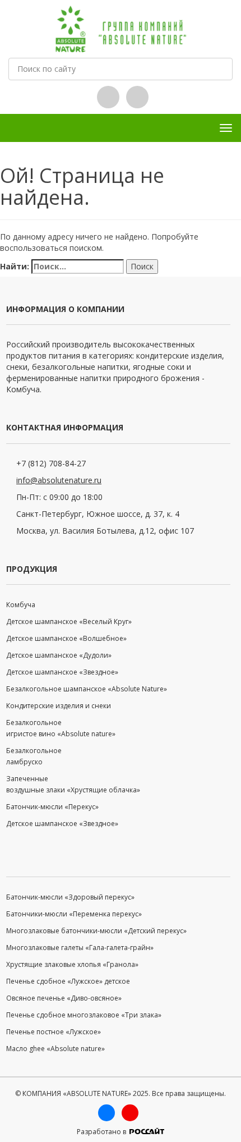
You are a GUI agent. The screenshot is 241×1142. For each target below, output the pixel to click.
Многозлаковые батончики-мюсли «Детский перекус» (96, 930)
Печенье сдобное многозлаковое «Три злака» (83, 1015)
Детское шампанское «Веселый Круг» (69, 621)
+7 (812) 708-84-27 (51, 463)
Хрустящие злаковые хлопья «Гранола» (72, 964)
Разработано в (102, 1131)
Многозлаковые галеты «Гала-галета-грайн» (80, 947)
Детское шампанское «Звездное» (62, 672)
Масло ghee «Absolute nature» (55, 1048)
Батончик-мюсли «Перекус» (52, 806)
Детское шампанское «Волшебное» (66, 638)
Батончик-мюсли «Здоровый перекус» (70, 897)
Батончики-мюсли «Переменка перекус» (74, 914)
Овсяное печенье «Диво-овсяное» (64, 998)
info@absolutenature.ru (58, 480)
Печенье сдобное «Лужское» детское (68, 981)
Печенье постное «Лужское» (53, 1031)
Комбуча (20, 604)
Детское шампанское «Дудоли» (59, 655)
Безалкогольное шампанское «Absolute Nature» (86, 689)
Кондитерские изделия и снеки (58, 705)
